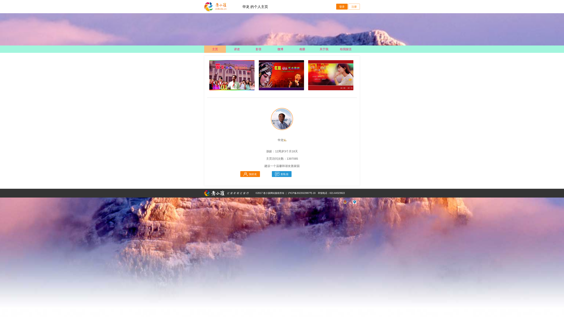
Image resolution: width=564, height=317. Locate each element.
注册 (354, 6)
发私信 (284, 174)
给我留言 (346, 49)
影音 (259, 49)
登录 (342, 6)
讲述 (237, 49)
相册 (302, 49)
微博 (280, 49)
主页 (215, 49)
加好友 (253, 174)
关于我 (324, 49)
